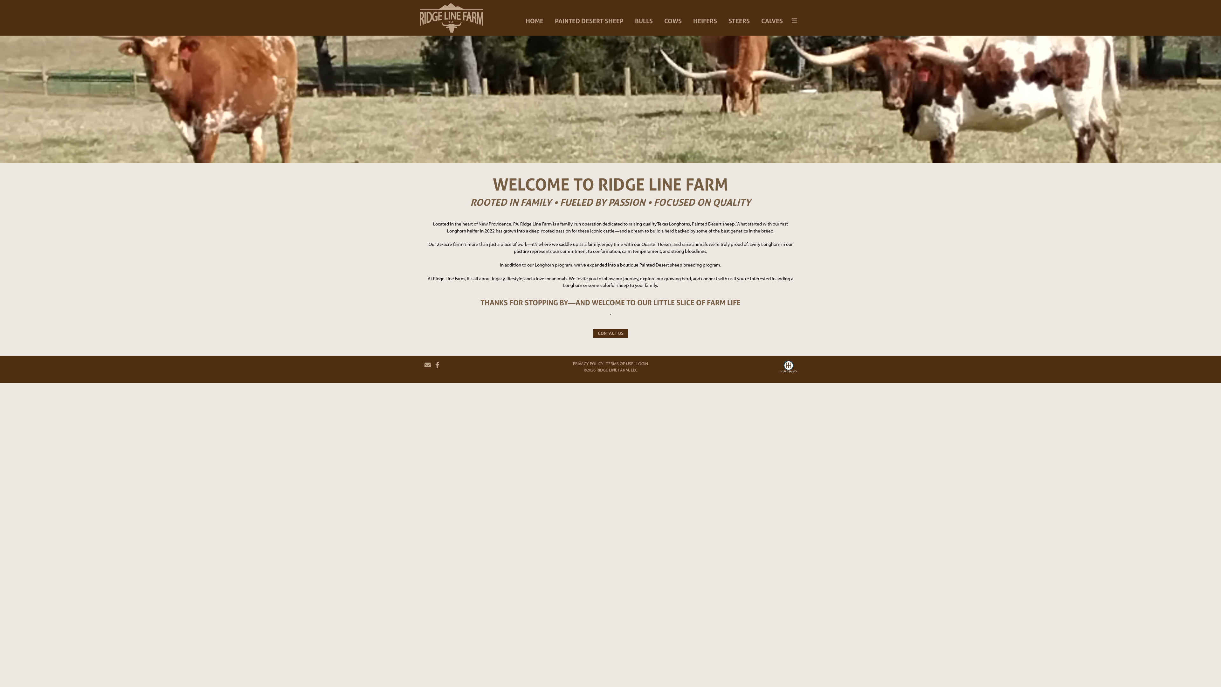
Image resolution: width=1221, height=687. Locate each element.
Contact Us (611, 333)
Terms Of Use (619, 363)
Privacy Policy (588, 363)
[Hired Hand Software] (789, 368)
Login (642, 363)
